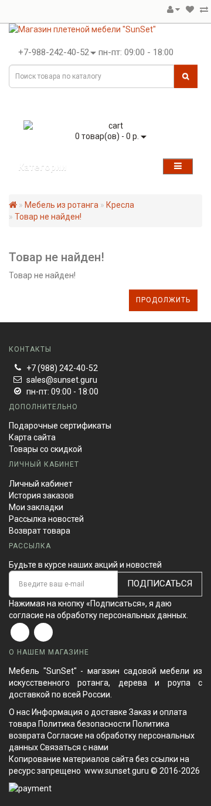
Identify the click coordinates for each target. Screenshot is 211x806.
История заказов (41, 495)
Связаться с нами (74, 747)
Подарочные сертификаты (60, 425)
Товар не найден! (48, 216)
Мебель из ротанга (61, 205)
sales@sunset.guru (61, 380)
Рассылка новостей (46, 519)
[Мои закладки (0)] (190, 9)
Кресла (120, 205)
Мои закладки (36, 507)
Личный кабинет (41, 483)
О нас (19, 712)
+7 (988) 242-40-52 (62, 368)
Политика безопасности (84, 724)
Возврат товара (39, 530)
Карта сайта (32, 437)
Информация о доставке (79, 712)
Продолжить (163, 300)
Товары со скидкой (45, 449)
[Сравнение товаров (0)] (204, 9)
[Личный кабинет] (173, 9)
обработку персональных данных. (122, 615)
